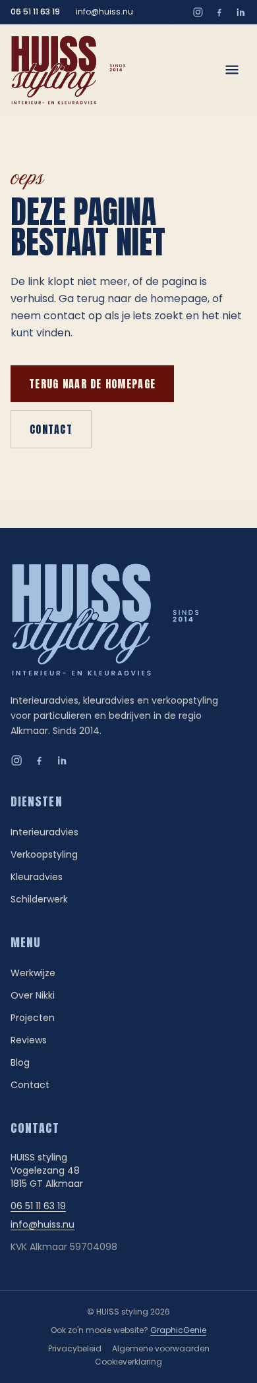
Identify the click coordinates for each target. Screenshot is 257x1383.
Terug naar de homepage (92, 384)
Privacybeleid (74, 1348)
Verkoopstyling (44, 854)
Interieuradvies (44, 832)
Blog (20, 1062)
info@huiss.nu (104, 12)
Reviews (29, 1040)
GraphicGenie (178, 1330)
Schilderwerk (39, 899)
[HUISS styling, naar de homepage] (69, 70)
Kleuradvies (37, 876)
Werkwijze (33, 972)
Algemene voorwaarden (161, 1348)
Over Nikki (33, 995)
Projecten (33, 1017)
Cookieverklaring (128, 1361)
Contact (51, 429)
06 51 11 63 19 (35, 12)
